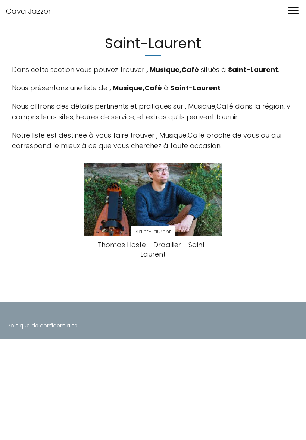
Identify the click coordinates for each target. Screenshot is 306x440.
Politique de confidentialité (42, 325)
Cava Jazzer (28, 11)
